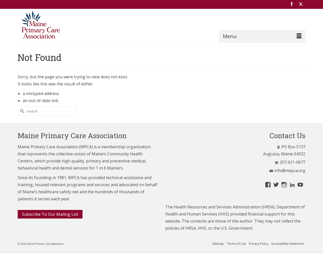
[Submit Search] (21, 111)
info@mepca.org (289, 170)
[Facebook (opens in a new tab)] (291, 4)
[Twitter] (300, 4)
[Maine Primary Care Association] (63, 26)
